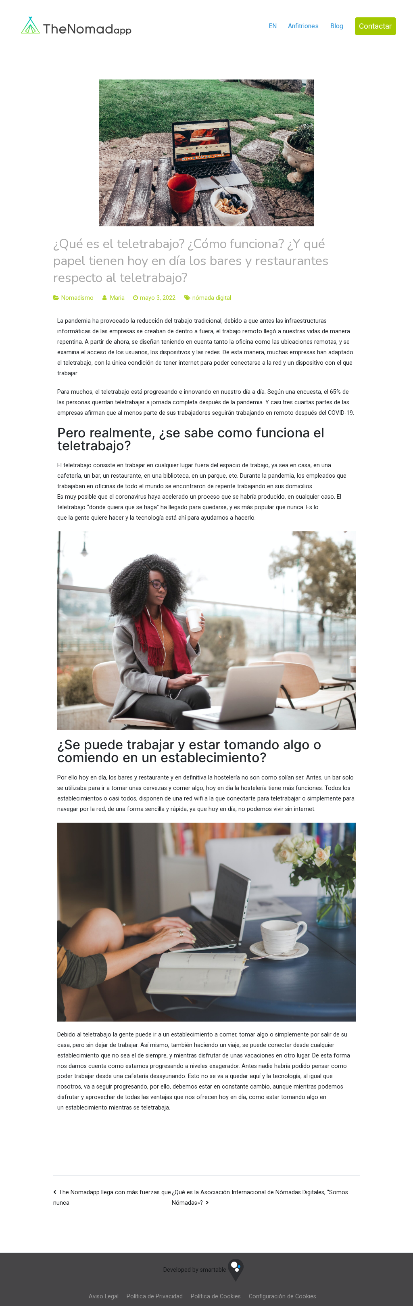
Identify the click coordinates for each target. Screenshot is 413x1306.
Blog (336, 26)
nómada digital (211, 298)
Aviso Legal (104, 1296)
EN (273, 26)
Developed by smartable (195, 1269)
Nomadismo (77, 298)
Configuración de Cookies (282, 1296)
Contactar (375, 26)
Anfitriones (303, 26)
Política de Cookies (216, 1296)
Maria (117, 298)
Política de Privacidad (155, 1296)
